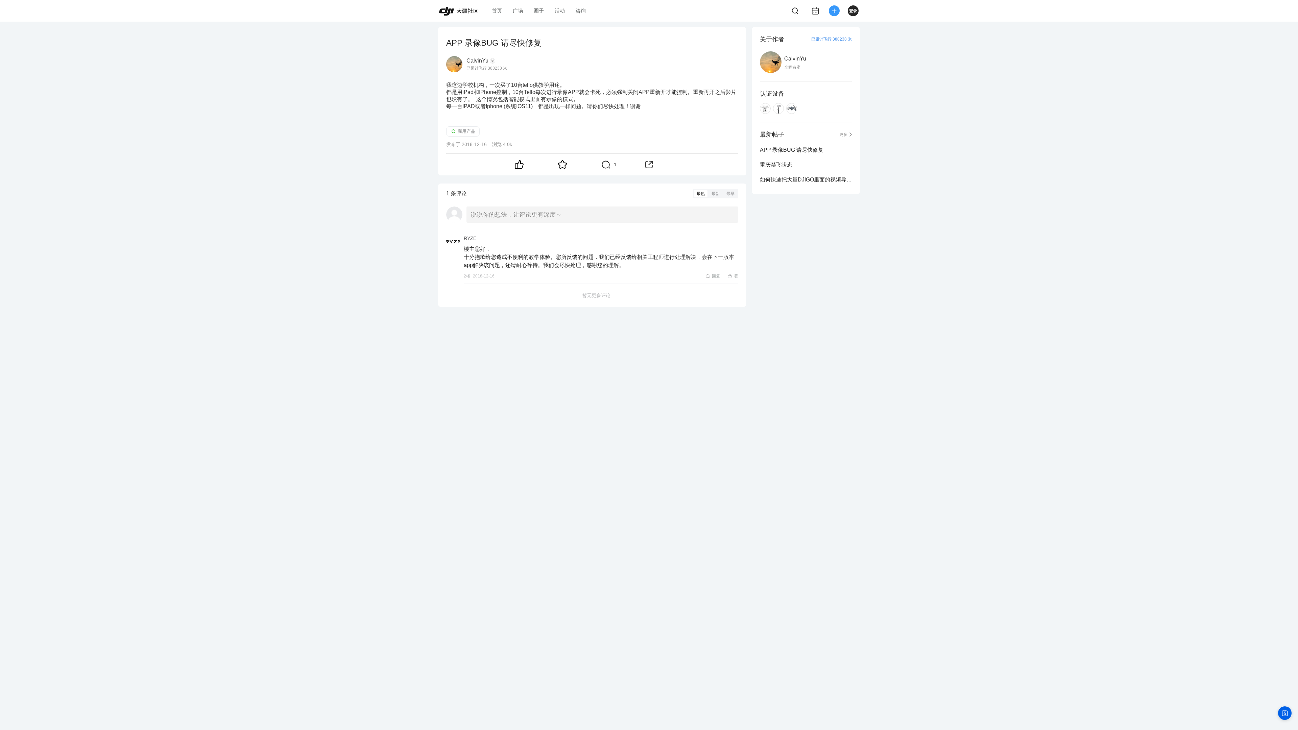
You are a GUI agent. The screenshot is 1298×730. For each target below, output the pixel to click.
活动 (560, 11)
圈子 (539, 11)
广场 (518, 11)
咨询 (581, 11)
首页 (497, 11)
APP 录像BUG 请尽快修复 (791, 150)
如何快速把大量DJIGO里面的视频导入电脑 (806, 179)
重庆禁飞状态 (776, 165)
